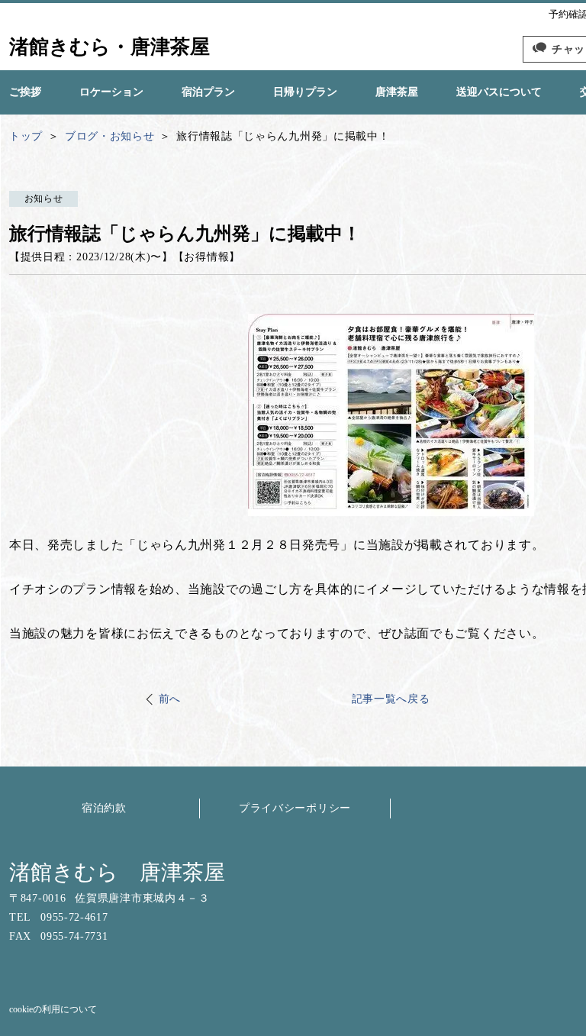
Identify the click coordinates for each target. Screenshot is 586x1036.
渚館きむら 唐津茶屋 (117, 872)
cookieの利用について (53, 1009)
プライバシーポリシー (295, 808)
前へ (170, 699)
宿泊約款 (104, 808)
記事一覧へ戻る (391, 699)
